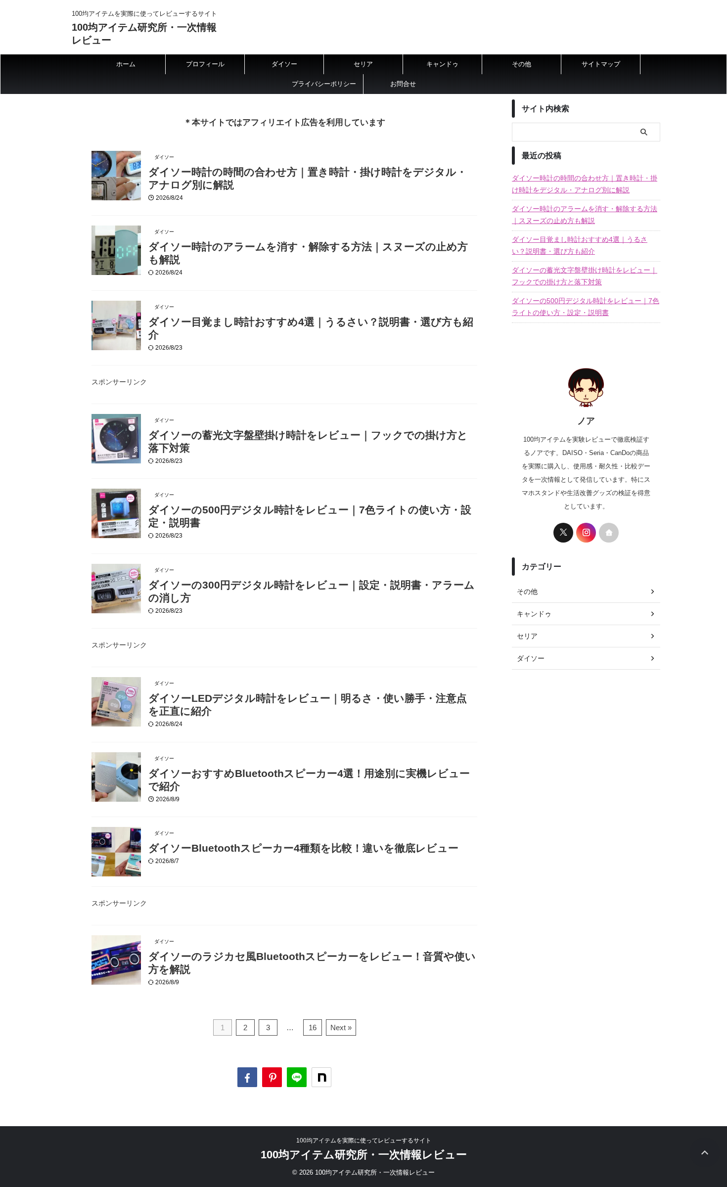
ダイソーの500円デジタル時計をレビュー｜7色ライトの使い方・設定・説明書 (585, 307)
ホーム (126, 64)
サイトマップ (601, 64)
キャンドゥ (442, 64)
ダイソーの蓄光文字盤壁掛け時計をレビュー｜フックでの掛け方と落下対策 (584, 276)
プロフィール (205, 64)
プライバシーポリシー (324, 84)
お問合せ (403, 84)
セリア (363, 64)
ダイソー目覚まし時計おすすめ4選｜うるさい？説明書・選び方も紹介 (579, 245)
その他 (521, 64)
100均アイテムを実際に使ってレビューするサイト (363, 1140)
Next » (341, 1027)
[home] (609, 533)
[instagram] (586, 533)
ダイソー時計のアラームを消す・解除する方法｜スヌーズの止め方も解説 (584, 215)
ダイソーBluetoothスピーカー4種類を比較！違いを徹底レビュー (303, 848)
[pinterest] (272, 1077)
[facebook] (247, 1077)
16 (313, 1027)
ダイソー (284, 64)
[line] (297, 1077)
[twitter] (563, 533)
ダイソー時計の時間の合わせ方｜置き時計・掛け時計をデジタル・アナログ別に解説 (584, 184)
